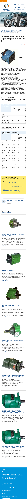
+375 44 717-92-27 (19, 4)
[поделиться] (17, 45)
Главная (3, 30)
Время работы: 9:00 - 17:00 (16, 186)
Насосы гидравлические (11, 30)
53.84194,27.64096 (7, 481)
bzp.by (3, 493)
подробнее (5, 245)
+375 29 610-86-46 (19, 7)
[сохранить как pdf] (24, 45)
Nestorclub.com (6, 498)
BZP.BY (6, 10)
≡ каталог (3, 1)
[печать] (21, 45)
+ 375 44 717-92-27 (15, 182)
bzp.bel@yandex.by (19, 10)
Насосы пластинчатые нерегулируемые (11, 31)
